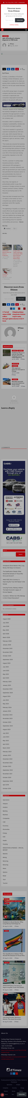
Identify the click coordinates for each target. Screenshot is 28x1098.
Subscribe (20, 20)
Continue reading (14, 24)
